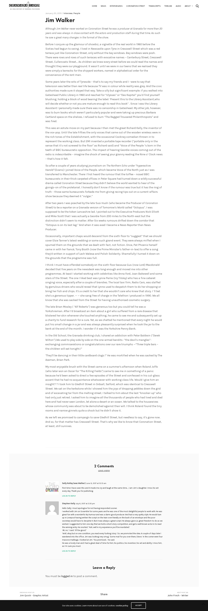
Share (104, 594)
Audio (178, 6)
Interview (67, 13)
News (103, 6)
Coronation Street (135, 6)
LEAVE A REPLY (104, 471)
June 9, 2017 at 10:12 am (96, 483)
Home (94, 6)
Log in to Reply (69, 496)
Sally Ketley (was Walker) (74, 483)
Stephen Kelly (68, 503)
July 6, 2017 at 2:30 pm (85, 503)
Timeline (168, 6)
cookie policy (122, 605)
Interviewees (116, 6)
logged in (67, 576)
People (76, 13)
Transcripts (155, 6)
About (188, 6)
